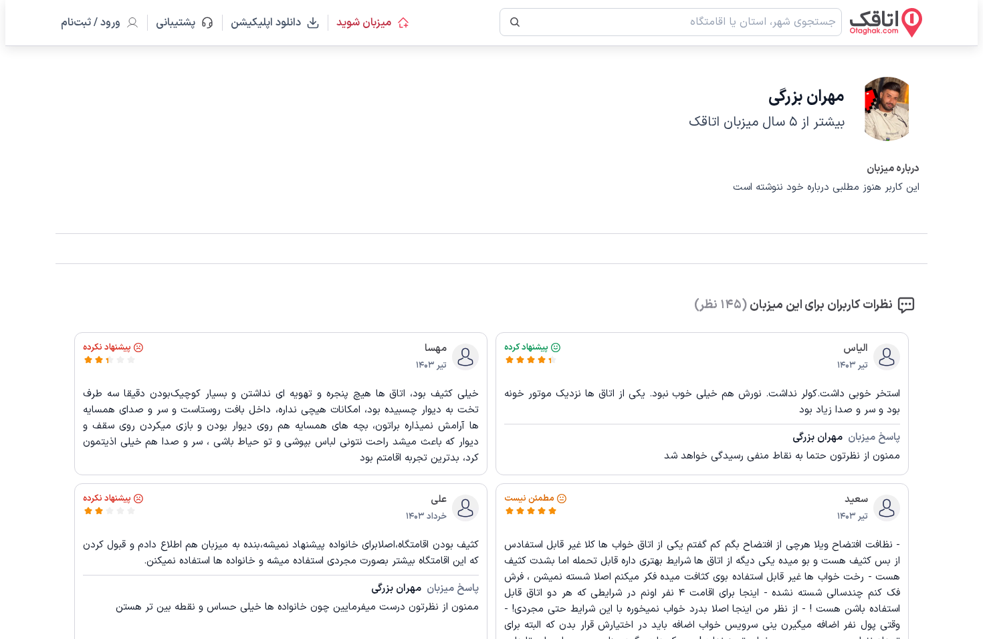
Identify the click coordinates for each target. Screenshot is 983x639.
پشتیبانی (181, 23)
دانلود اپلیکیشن (266, 23)
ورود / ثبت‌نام (90, 23)
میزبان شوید (363, 23)
